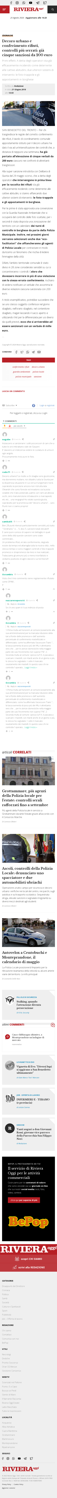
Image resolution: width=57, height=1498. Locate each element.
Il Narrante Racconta (11, 1398)
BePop (5, 1342)
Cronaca (6, 1290)
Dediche (20, 1125)
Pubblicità (6, 1314)
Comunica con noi (10, 1338)
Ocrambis (21, 604)
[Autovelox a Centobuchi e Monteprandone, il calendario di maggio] (28, 948)
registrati (51, 405)
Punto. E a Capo (9, 1386)
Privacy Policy (6, 1484)
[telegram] (37, 2)
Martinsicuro (8, 1439)
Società (5, 1302)
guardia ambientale (21, 371)
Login (41, 405)
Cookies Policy (18, 1484)
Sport (4, 1310)
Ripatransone (8, 1447)
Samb (4, 1298)
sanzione (38, 376)
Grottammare (8, 1434)
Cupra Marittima (9, 1430)
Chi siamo (6, 1330)
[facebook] (11, 2)
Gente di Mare (9, 1394)
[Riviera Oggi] (28, 9)
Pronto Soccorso (10, 1362)
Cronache (7, 35)
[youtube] (30, 2)
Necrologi (6, 1354)
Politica (5, 1294)
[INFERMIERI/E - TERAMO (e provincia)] (28, 1101)
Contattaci (6, 1334)
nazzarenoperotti (24, 626)
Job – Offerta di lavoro (12, 1318)
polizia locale (38, 371)
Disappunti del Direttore (13, 1286)
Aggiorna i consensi (8, 1488)
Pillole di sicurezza (27, 997)
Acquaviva (6, 1422)
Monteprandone (10, 1443)
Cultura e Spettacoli (11, 1306)
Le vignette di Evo (25, 1062)
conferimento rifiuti (20, 367)
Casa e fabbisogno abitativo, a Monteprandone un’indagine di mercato (28, 1037)
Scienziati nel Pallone (12, 1382)
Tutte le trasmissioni (11, 1411)
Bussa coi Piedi (9, 1390)
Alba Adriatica (8, 1426)
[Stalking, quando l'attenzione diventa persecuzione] (28, 1005)
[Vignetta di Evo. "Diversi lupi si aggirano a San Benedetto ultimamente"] (28, 1070)
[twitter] (45, 2)
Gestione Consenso (11, 1370)
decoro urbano (38, 367)
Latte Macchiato (9, 1407)
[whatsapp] (23, 2)
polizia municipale (23, 376)
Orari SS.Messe (9, 1366)
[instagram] (17, 2)
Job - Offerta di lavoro (28, 1095)
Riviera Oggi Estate (10, 1402)
